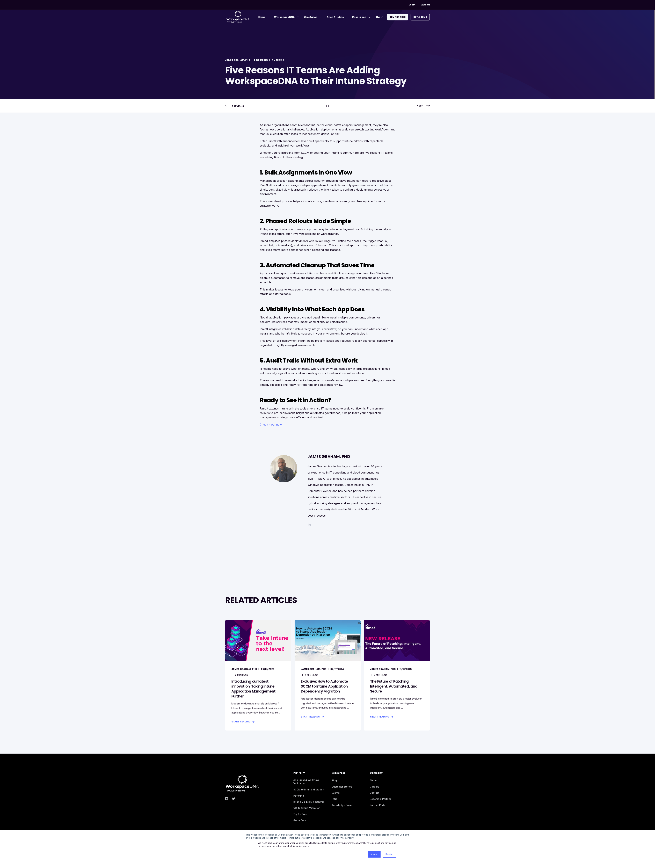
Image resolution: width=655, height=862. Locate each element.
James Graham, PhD (237, 60)
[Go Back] (327, 106)
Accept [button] (374, 854)
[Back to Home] (238, 16)
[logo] (242, 780)
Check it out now (271, 424)
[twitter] (232, 798)
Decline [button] (389, 854)
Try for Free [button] (398, 17)
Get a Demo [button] (420, 17)
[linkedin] (227, 798)
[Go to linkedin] (309, 524)
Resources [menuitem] (359, 17)
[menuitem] (412, 5)
